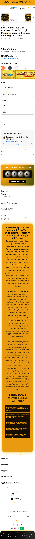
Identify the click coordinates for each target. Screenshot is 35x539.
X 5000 (5, 106)
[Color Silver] (16, 68)
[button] (2, 9)
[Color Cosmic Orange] (3, 68)
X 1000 (5, 112)
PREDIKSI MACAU (17, 181)
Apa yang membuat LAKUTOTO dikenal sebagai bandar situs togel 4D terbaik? (17, 409)
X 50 (4, 125)
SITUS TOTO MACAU (10, 94)
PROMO (3, 535)
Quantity (4, 152)
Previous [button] (2, 3)
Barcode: (14, 38)
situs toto (9, 304)
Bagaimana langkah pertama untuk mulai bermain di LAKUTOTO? (16, 435)
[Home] (13, 8)
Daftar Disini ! (21, 4)
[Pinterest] (8, 219)
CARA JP (30, 535)
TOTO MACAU (8, 88)
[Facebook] (2, 219)
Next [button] (33, 3)
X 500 (5, 118)
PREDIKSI (24, 535)
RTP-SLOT (9, 535)
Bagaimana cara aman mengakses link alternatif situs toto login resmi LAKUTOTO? (17, 416)
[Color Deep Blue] (10, 68)
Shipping (10, 51)
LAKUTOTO (20, 257)
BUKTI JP (16, 535)
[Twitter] (5, 219)
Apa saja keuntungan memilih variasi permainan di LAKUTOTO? (17, 429)
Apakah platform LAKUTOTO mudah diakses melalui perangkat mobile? (16, 423)
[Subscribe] (28, 516)
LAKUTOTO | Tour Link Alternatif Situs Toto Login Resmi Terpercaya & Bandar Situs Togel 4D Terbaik (17, 3)
